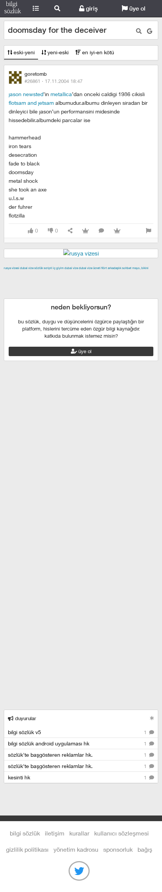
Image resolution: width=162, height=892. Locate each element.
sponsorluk (118, 849)
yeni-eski (57, 52)
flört (104, 268)
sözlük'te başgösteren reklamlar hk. (78, 754)
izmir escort (18, 276)
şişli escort (35, 294)
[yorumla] (101, 231)
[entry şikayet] (148, 231)
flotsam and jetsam (32, 102)
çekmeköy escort (43, 285)
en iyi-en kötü (97, 52)
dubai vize (27, 268)
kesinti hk (78, 777)
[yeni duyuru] (152, 718)
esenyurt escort (70, 294)
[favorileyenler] (117, 231)
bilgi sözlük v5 (78, 732)
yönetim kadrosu (75, 849)
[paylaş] (70, 231)
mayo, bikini (140, 268)
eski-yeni (23, 52)
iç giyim (58, 268)
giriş (91, 8)
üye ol (136, 8)
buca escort (89, 276)
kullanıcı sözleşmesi (121, 833)
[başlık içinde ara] (139, 31)
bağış (145, 849)
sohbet (126, 268)
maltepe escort (54, 276)
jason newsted (26, 94)
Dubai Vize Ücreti (90, 268)
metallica (61, 94)
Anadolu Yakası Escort (94, 285)
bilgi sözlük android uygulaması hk (78, 743)
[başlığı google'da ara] (149, 31)
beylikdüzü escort (113, 294)
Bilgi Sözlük (12, 8)
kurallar (79, 833)
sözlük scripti (43, 268)
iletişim (54, 833)
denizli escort (122, 276)
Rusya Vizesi (11, 268)
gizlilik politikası (27, 849)
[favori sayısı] (85, 231)
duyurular (25, 718)
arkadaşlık (114, 268)
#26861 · (53, 81)
